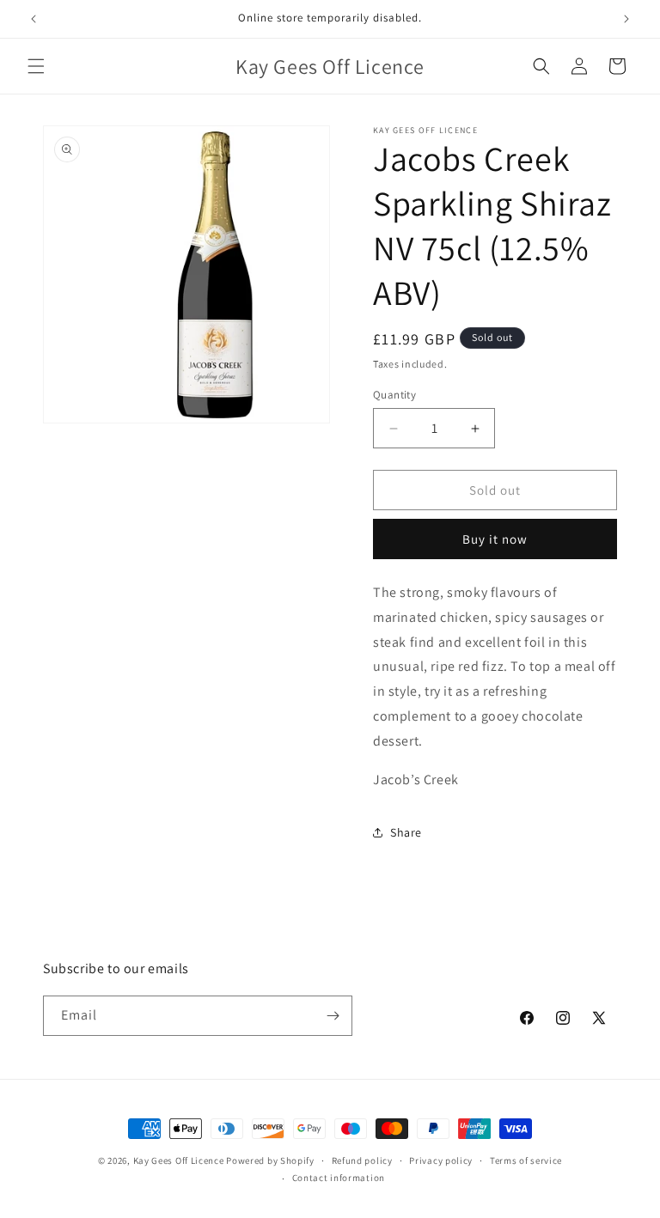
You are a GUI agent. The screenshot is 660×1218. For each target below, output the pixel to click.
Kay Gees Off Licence (178, 1160)
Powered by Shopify (270, 1160)
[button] (36, 66)
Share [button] (406, 832)
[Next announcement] (626, 19)
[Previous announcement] (33, 19)
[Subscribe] (332, 1016)
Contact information (338, 1178)
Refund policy (362, 1160)
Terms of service (526, 1160)
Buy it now (495, 539)
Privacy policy (441, 1160)
